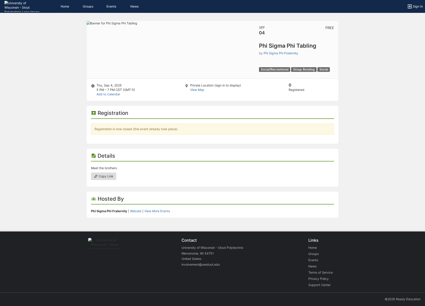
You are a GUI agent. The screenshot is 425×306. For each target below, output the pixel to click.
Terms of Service (320, 272)
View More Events (157, 211)
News (134, 6)
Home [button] (65, 6)
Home (312, 247)
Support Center (319, 285)
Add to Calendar (108, 94)
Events (111, 6)
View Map (197, 90)
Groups (88, 6)
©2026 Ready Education (403, 299)
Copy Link (105, 176)
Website (135, 211)
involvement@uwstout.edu (201, 264)
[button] (22, 6)
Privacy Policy (318, 278)
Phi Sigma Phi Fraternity (281, 53)
